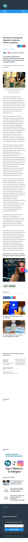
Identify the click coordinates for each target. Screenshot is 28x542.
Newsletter (5, 507)
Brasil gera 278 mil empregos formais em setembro (13, 316)
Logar (20, 540)
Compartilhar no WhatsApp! (9, 49)
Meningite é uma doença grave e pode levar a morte (13, 354)
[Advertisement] (14, 24)
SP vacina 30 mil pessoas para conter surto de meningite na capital (13, 335)
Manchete (5, 33)
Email (4, 512)
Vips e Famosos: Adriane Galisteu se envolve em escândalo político (16, 489)
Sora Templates (14, 540)
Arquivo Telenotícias (7, 506)
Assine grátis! (14, 529)
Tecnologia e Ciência (13, 33)
